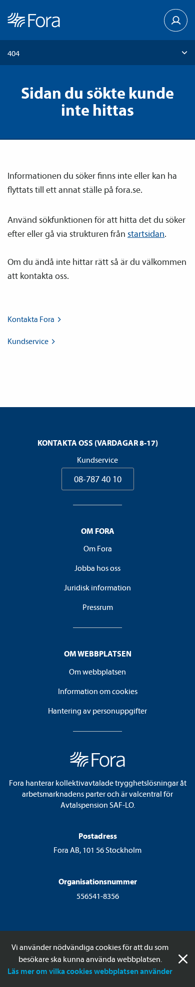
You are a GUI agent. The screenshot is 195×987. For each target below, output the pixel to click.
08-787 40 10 (98, 479)
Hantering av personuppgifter (97, 711)
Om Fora (98, 548)
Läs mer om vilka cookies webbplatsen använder (90, 971)
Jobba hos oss (97, 568)
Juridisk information (97, 587)
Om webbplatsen (97, 672)
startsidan (146, 233)
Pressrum (97, 607)
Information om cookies (98, 691)
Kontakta (31, 319)
